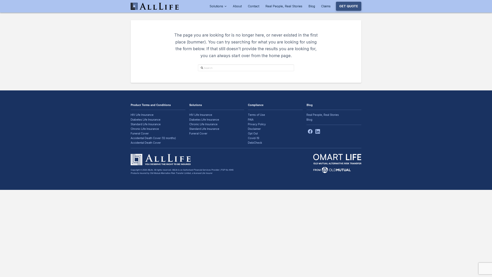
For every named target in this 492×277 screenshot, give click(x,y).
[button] (348, 6)
